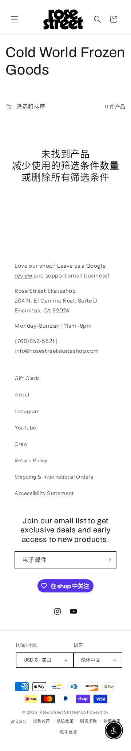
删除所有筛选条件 (70, 177)
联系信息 (68, 732)
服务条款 (88, 721)
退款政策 (41, 721)
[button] (15, 19)
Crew (21, 444)
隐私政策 (65, 721)
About (22, 394)
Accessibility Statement (44, 493)
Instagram (27, 411)
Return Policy (31, 460)
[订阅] (108, 559)
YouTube (25, 427)
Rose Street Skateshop (63, 712)
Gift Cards (27, 378)
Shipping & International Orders (54, 477)
